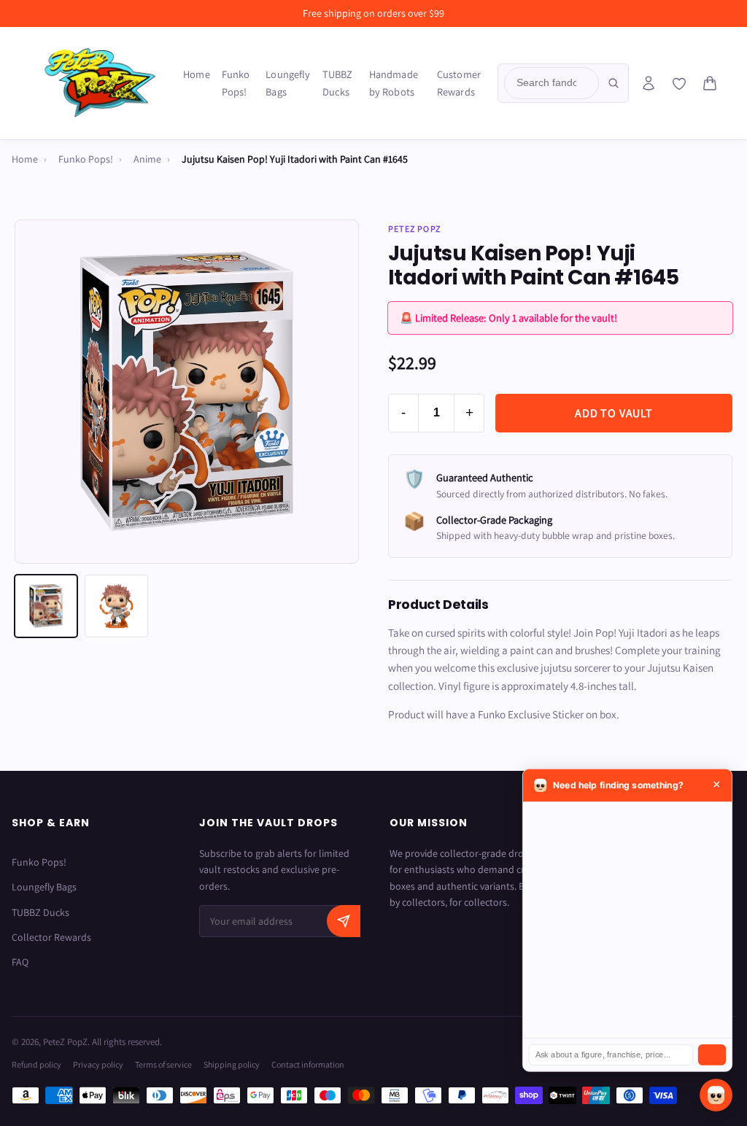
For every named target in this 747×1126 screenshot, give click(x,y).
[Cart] (710, 83)
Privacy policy (98, 1064)
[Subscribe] (343, 921)
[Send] (712, 1054)
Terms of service (163, 1064)
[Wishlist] (679, 84)
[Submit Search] (613, 83)
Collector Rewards (51, 937)
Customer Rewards (459, 82)
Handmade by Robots (393, 82)
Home (196, 74)
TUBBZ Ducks (337, 82)
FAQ (20, 961)
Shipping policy (232, 1064)
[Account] (648, 83)
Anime (147, 159)
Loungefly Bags (288, 82)
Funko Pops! (236, 82)
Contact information (307, 1064)
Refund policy (36, 1064)
